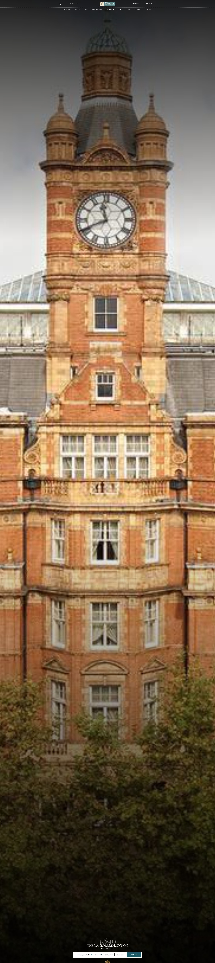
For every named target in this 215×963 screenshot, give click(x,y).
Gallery (148, 9)
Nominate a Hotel (74, 3)
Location (138, 9)
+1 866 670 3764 (136, 3)
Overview (67, 9)
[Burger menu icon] (61, 4)
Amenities (110, 9)
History (77, 9)
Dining (121, 9)
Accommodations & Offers (93, 9)
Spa (129, 9)
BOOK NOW (148, 3)
